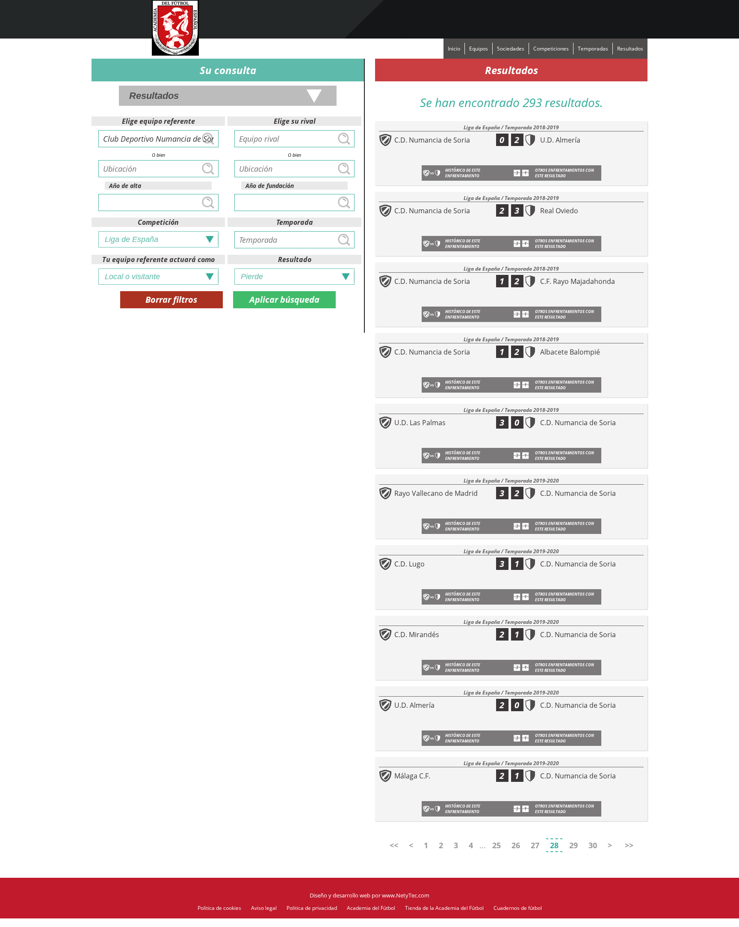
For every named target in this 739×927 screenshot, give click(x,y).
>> (629, 845)
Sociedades (510, 48)
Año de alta (125, 186)
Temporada (294, 222)
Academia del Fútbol (371, 908)
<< (394, 845)
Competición (158, 222)
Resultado (294, 259)
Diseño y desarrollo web (340, 895)
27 (535, 845)
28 (554, 845)
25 (496, 845)
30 (592, 845)
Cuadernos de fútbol (518, 908)
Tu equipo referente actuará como (158, 259)
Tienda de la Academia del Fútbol (444, 908)
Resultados (630, 48)
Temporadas (593, 48)
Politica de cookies (219, 908)
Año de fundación (269, 186)
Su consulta (228, 70)
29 (573, 845)
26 (515, 845)
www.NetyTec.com (405, 895)
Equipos (478, 48)
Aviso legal (264, 908)
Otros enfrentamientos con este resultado (564, 173)
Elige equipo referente (158, 121)
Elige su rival (295, 121)
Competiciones (551, 48)
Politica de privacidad (312, 908)
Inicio (454, 48)
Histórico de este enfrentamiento (462, 173)
